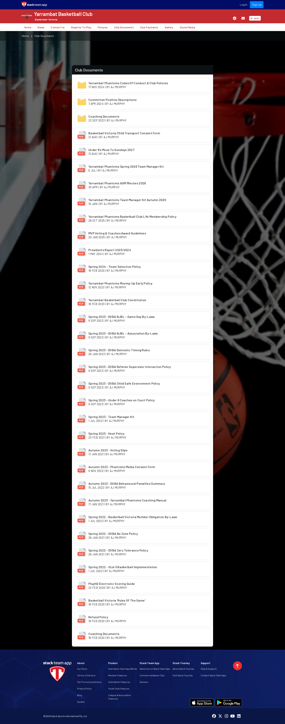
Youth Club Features (119, 688)
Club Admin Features (119, 682)
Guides (81, 701)
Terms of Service (86, 675)
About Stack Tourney (183, 668)
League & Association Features (119, 697)
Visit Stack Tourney (183, 675)
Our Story (82, 668)
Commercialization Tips (152, 675)
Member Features (117, 675)
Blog (79, 695)
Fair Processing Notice (89, 682)
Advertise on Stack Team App (155, 668)
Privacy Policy (84, 688)
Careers (144, 682)
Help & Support (209, 668)
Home (25, 35)
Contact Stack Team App (213, 675)
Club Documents (44, 35)
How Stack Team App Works (122, 668)
